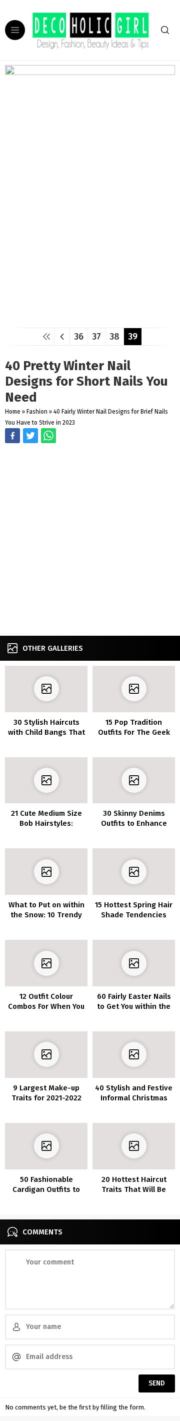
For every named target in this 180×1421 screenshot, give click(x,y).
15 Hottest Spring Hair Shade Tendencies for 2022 (133, 914)
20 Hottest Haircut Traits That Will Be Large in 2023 (134, 1189)
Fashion (37, 411)
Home (12, 411)
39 (133, 336)
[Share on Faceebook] (30, 435)
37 (96, 336)
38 (115, 336)
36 (79, 336)
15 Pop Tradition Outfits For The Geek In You (134, 732)
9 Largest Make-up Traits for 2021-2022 (47, 1092)
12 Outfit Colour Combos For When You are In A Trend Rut (46, 1006)
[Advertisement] (90, 541)
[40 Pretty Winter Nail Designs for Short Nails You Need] (90, 316)
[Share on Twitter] (48, 435)
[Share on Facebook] (12, 435)
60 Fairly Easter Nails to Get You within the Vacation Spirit (134, 1006)
